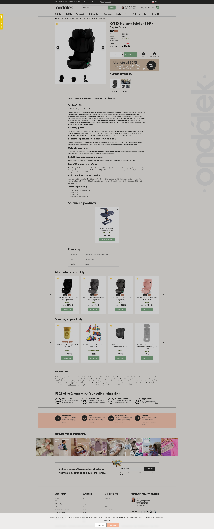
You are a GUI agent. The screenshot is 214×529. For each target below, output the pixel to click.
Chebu (156, 403)
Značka (110, 98)
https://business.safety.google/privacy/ (153, 517)
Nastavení (107, 520)
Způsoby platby (59, 507)
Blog (106, 504)
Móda (84, 512)
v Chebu (149, 417)
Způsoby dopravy (59, 504)
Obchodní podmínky (60, 512)
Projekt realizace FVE (110, 509)
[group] (67, 295)
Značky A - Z (108, 498)
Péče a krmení (86, 507)
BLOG (90, 416)
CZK (155, 2)
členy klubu (67, 400)
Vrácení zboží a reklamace (62, 509)
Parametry (98, 98)
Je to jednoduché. (106, 2)
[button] (67, 307)
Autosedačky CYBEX (103, 254)
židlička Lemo (72, 385)
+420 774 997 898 (142, 503)
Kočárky (85, 498)
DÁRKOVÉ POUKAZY (121, 416)
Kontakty (57, 498)
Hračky (84, 509)
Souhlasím (113, 525)
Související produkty (83, 98)
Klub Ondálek (108, 507)
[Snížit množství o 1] (111, 54)
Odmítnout (101, 525)
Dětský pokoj (86, 504)
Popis (70, 98)
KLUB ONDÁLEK (66, 416)
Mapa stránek (108, 501)
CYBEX (87, 264)
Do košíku (128, 54)
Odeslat (150, 468)
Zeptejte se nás (154, 56)
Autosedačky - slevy (90, 254)
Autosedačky (86, 501)
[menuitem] (59, 14)
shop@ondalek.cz (142, 502)
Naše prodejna (59, 501)
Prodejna (145, 416)
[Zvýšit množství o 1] (120, 54)
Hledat (112, 7)
